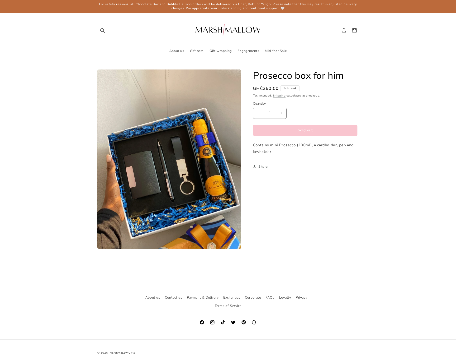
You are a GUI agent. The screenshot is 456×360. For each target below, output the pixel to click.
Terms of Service (228, 306)
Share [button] (263, 166)
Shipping (279, 95)
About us (152, 297)
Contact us (173, 297)
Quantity (259, 104)
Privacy (301, 297)
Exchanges (231, 297)
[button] (102, 30)
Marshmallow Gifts (122, 353)
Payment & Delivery (203, 297)
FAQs (270, 297)
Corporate (253, 297)
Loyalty (285, 297)
